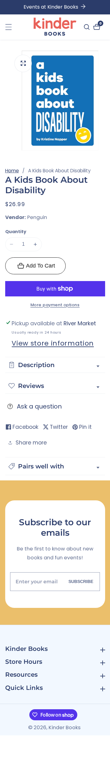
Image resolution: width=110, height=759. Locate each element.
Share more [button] (31, 442)
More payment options (55, 305)
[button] (55, 466)
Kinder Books (65, 727)
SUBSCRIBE (80, 581)
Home (12, 170)
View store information (53, 343)
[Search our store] (87, 27)
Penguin (37, 217)
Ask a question (39, 406)
